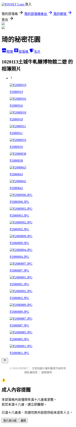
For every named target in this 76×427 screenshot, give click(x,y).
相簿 (10, 51)
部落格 (24, 51)
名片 (37, 51)
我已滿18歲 (10, 420)
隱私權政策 (30, 372)
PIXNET (23, 368)
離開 (23, 420)
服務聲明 (46, 372)
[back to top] (5, 360)
